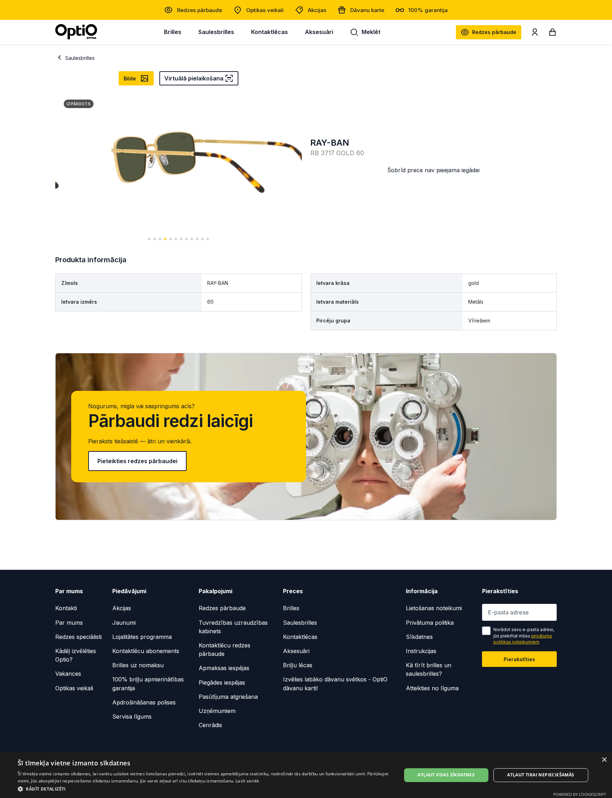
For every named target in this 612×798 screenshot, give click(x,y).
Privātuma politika (430, 622)
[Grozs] (552, 33)
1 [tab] (149, 239)
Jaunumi (124, 622)
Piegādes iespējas (222, 682)
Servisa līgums (132, 716)
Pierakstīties (519, 659)
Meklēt (371, 31)
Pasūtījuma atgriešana (228, 696)
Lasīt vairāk (247, 781)
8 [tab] (186, 239)
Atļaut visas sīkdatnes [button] (446, 775)
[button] (204, 789)
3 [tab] (160, 239)
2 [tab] (154, 239)
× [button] (604, 760)
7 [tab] (181, 239)
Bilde (130, 78)
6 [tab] (176, 239)
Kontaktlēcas (269, 31)
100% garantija (428, 10)
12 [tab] (207, 239)
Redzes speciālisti (78, 636)
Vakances (68, 673)
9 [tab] (192, 239)
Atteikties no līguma (432, 688)
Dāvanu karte (367, 10)
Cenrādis (210, 725)
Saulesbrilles (216, 31)
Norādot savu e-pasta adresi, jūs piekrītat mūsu (523, 636)
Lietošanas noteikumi (434, 608)
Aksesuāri (319, 31)
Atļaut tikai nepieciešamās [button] (540, 775)
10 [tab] (197, 239)
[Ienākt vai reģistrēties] (535, 33)
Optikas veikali (265, 10)
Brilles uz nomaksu (138, 665)
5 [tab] (170, 239)
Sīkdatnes (419, 636)
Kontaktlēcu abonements (145, 650)
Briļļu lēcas (297, 665)
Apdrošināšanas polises (144, 702)
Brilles (172, 31)
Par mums (69, 622)
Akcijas (317, 10)
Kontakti (66, 608)
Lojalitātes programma (142, 636)
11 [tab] (202, 239)
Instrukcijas (421, 650)
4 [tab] (165, 239)
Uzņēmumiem (217, 710)
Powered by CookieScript (579, 794)
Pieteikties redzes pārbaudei (137, 461)
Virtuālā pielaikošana (193, 78)
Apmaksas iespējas (224, 667)
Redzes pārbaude (199, 10)
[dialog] (306, 775)
